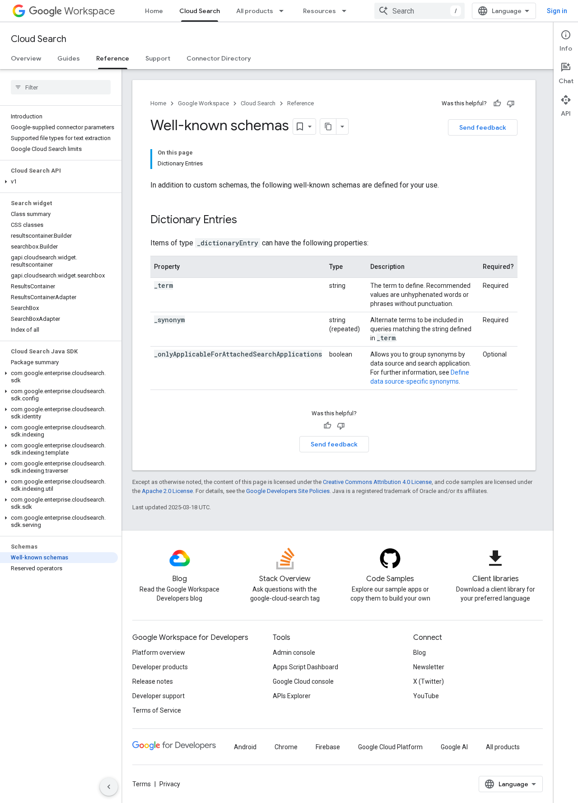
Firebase (328, 747)
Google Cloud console (303, 681)
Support (157, 58)
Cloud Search (199, 11)
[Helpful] (497, 103)
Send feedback (482, 127)
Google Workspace (203, 103)
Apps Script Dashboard (305, 667)
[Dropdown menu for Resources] (347, 11)
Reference (112, 58)
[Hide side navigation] (109, 787)
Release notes (152, 681)
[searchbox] (61, 87)
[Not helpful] (510, 103)
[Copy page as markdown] (328, 126)
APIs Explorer (292, 696)
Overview (26, 58)
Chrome (286, 747)
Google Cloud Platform (390, 747)
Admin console (294, 652)
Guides (68, 58)
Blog (419, 652)
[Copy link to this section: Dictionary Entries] (246, 220)
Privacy (169, 784)
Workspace (89, 11)
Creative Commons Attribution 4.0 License (377, 482)
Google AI (454, 747)
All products (254, 11)
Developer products (160, 667)
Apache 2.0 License (167, 491)
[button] (59, 181)
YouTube (426, 696)
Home (154, 11)
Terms (141, 784)
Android (245, 747)
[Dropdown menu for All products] (284, 11)
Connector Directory (218, 58)
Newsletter (428, 667)
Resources (319, 11)
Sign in (557, 10)
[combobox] (419, 11)
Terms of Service (156, 710)
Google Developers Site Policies (288, 491)
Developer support (158, 696)
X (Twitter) (428, 681)
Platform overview (158, 652)
